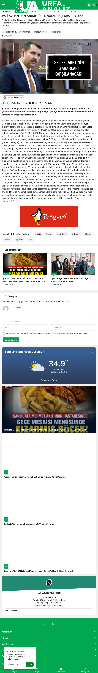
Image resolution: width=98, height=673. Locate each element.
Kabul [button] (30, 664)
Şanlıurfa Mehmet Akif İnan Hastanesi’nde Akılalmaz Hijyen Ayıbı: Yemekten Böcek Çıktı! (45, 430)
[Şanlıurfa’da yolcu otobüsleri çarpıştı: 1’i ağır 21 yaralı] (49, 503)
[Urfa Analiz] (46, 6)
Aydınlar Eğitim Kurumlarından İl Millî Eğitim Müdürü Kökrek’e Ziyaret (35, 477)
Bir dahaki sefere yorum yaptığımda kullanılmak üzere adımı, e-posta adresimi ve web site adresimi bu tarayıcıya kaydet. (48, 333)
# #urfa (38, 234)
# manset (7, 240)
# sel (30, 240)
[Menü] (4, 5)
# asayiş (49, 234)
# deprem (75, 234)
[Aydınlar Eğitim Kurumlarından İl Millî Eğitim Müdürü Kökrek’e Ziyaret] (73, 269)
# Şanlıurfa (19, 240)
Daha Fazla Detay (49, 380)
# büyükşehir (62, 234)
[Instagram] (53, 623)
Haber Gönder (11, 611)
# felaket (88, 234)
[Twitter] (45, 623)
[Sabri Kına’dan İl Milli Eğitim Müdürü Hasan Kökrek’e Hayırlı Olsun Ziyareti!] (49, 550)
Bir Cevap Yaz (12, 296)
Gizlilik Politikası (12, 664)
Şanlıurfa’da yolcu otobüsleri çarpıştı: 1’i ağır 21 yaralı (29, 524)
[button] (89, 5)
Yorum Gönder (11, 340)
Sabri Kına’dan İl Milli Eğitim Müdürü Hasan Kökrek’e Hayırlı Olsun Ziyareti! (38, 571)
